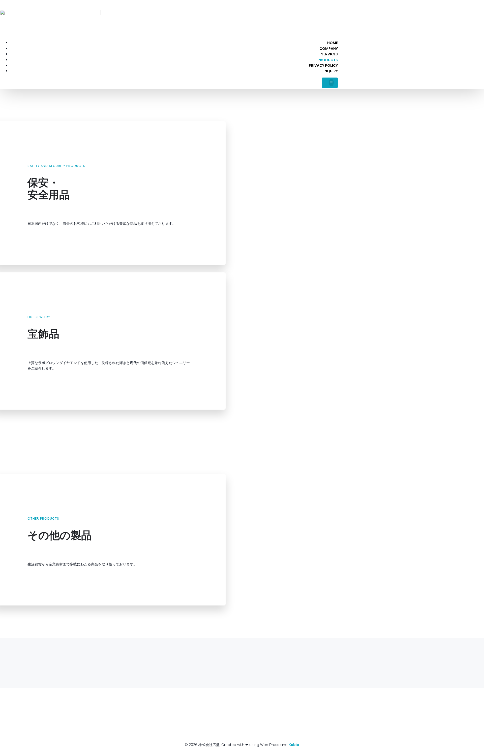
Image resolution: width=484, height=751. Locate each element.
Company (328, 48)
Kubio (294, 744)
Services (329, 54)
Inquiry (330, 71)
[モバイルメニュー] (330, 83)
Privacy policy (323, 65)
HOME (332, 42)
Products (328, 59)
